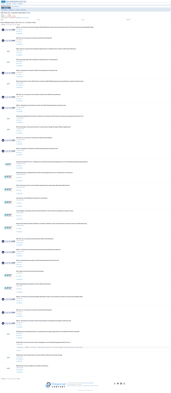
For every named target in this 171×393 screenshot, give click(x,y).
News (83, 19)
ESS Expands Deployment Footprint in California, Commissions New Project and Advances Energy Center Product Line (49, 116)
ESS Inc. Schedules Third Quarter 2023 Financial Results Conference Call (37, 148)
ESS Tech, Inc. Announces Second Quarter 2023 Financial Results (34, 238)
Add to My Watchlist (25, 17)
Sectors (21, 1)
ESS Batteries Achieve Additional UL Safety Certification (32, 366)
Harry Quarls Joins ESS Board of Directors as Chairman (31, 198)
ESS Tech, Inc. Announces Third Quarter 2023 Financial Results (34, 137)
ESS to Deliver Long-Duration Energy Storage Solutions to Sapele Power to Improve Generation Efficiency (46, 48)
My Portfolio (23, 10)
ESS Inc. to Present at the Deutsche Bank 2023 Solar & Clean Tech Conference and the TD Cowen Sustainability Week (49, 296)
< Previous (3, 24)
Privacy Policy (86, 385)
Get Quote (6, 8)
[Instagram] (124, 385)
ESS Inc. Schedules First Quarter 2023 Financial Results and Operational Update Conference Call (43, 320)
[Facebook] (118, 385)
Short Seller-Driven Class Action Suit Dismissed (29, 271)
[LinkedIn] (121, 385)
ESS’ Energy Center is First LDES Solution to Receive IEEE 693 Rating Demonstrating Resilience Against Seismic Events (50, 81)
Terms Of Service (94, 385)
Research (128, 19)
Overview (3, 3)
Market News (8, 3)
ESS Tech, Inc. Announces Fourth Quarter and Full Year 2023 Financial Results (38, 94)
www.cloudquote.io (90, 382)
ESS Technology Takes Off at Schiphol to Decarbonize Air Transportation (37, 59)
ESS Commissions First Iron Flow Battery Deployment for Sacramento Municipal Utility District (43, 185)
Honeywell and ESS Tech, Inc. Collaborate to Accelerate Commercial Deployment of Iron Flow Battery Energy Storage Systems (52, 161)
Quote (38, 19)
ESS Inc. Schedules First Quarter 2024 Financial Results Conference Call (36, 70)
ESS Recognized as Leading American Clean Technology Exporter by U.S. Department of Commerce (44, 172)
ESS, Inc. (20, 31)
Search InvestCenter (15, 6)
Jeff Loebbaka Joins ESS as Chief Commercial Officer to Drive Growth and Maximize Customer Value (44, 211)
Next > (18, 24)
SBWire (19, 350)
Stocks (7, 1)
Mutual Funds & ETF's (14, 1)
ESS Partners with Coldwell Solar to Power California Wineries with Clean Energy (39, 355)
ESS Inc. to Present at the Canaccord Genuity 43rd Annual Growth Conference (38, 249)
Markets (3, 1)
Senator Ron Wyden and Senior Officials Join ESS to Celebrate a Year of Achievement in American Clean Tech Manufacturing (51, 223)
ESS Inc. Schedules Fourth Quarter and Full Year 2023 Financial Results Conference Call (41, 105)
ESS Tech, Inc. (21, 85)
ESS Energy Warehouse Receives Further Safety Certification (33, 284)
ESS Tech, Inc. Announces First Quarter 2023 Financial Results (34, 310)
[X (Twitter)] (114, 385)
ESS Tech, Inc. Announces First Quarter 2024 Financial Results (34, 38)
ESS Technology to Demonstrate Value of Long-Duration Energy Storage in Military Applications (43, 127)
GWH (28, 13)
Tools (25, 1)
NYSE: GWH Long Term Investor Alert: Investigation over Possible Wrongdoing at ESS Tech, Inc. (44, 342)
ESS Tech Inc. (21, 369)
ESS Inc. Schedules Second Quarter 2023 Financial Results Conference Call (37, 260)
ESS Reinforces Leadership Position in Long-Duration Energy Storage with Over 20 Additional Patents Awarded (47, 331)
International (20, 3)
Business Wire (20, 33)
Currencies (14, 3)
